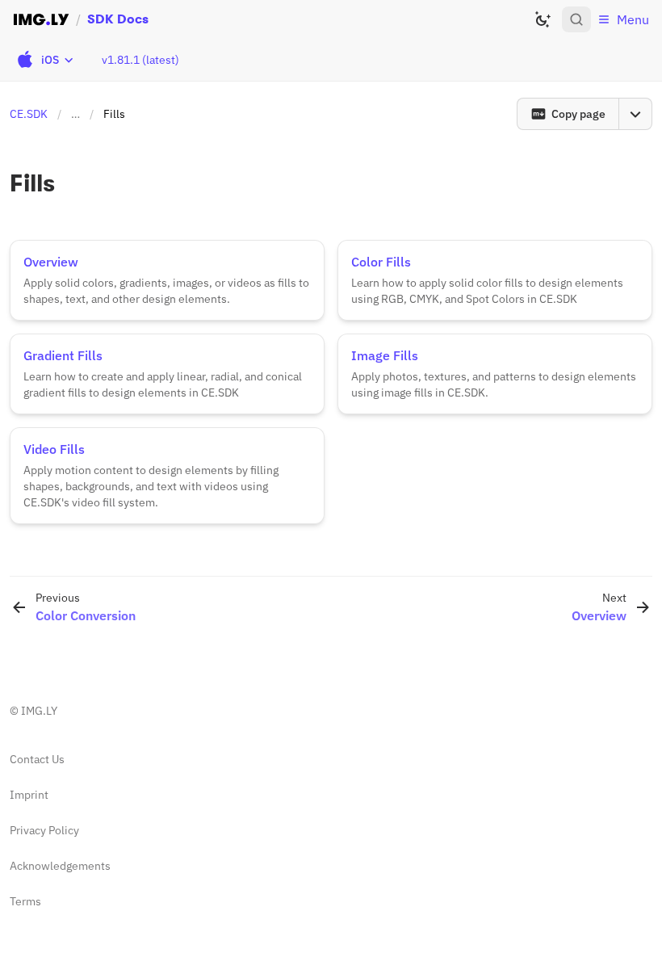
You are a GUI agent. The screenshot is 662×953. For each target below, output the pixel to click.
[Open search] (576, 19)
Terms (25, 901)
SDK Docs (118, 18)
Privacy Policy (44, 830)
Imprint (29, 794)
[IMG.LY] (41, 19)
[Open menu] (635, 114)
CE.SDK (29, 114)
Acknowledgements (60, 866)
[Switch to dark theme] (542, 19)
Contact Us (37, 759)
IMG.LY (39, 710)
